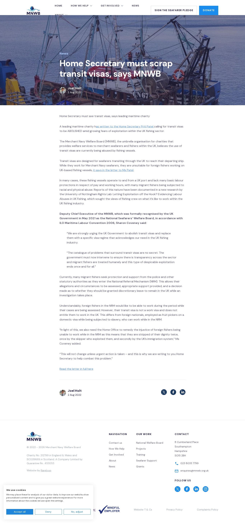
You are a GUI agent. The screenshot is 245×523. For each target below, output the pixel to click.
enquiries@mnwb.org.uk (194, 470)
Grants (140, 466)
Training (140, 454)
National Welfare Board (149, 442)
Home (58, 5)
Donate (209, 10)
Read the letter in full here (76, 369)
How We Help (80, 5)
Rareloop (46, 470)
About (112, 460)
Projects (141, 448)
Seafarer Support (146, 460)
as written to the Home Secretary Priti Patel (125, 126)
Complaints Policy (207, 509)
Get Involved (110, 5)
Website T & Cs (143, 509)
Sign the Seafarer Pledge (174, 10)
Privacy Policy (174, 509)
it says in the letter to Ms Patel (113, 170)
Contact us (115, 442)
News (135, 5)
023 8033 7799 (189, 463)
